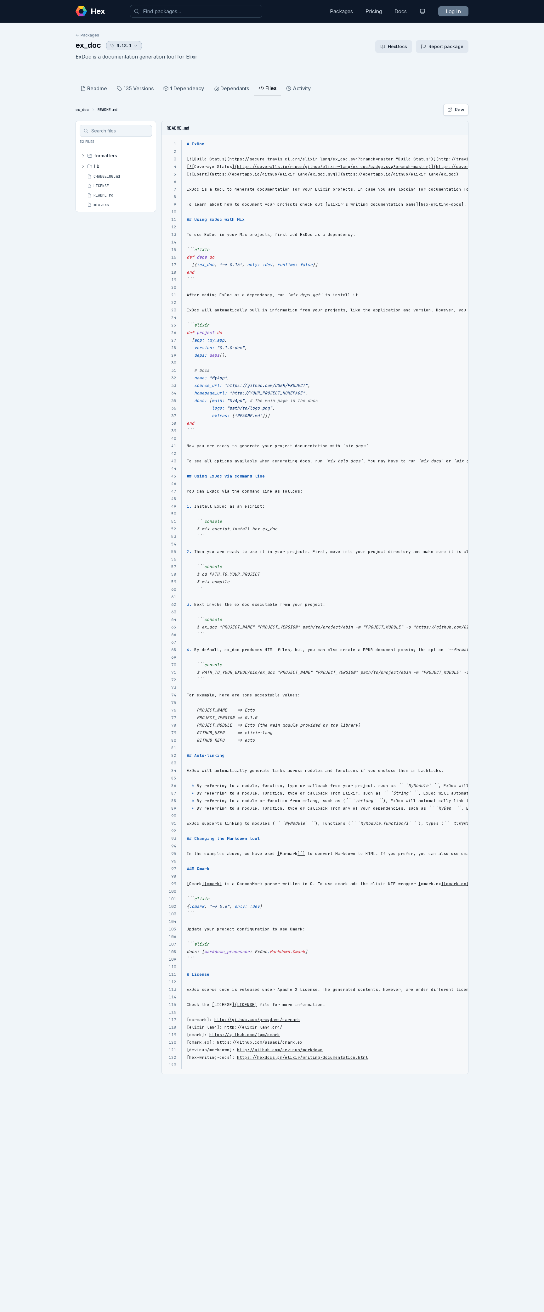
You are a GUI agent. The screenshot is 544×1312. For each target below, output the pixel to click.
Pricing (374, 11)
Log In (453, 11)
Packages (341, 11)
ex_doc (88, 45)
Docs (400, 11)
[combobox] (196, 11)
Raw (459, 109)
